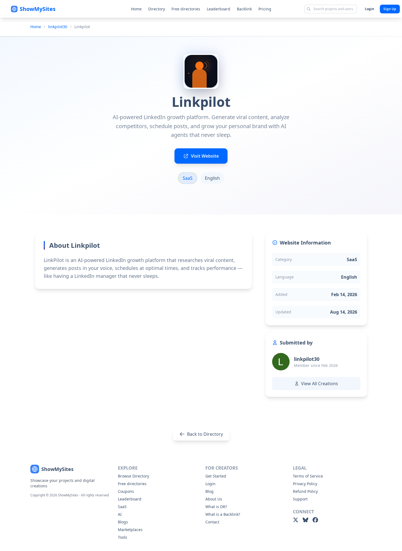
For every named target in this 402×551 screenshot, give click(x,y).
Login (369, 9)
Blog (209, 491)
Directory (156, 8)
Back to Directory (205, 434)
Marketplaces (130, 529)
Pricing (264, 8)
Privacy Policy (305, 483)
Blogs (123, 522)
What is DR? (216, 506)
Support (300, 499)
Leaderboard (218, 8)
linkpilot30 (57, 26)
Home (136, 8)
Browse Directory (133, 476)
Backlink (244, 8)
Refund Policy (305, 491)
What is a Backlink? (222, 514)
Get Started (215, 476)
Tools (122, 537)
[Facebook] (315, 520)
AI (120, 514)
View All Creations (319, 384)
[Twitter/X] (295, 520)
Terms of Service (308, 476)
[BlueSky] (305, 520)
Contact (212, 522)
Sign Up (389, 9)
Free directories (185, 8)
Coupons (126, 491)
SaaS (122, 506)
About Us (213, 499)
